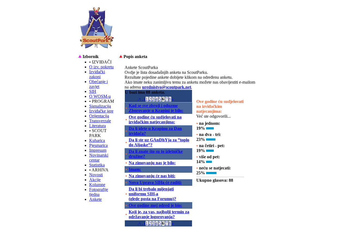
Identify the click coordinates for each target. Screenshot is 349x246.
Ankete (95, 199)
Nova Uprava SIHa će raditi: (155, 182)
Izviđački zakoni (97, 74)
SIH (92, 91)
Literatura (97, 125)
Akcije (95, 179)
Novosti (96, 174)
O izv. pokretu (101, 67)
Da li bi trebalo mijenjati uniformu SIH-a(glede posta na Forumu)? (152, 194)
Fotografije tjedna (98, 192)
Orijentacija (99, 116)
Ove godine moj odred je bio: (155, 205)
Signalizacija (100, 106)
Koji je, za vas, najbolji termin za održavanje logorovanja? (159, 214)
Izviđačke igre (101, 111)
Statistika (97, 165)
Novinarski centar (98, 157)
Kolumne (97, 184)
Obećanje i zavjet (98, 84)
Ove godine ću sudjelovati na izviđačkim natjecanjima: (155, 119)
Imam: (135, 169)
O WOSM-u (100, 96)
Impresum (97, 150)
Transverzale (100, 121)
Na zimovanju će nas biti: (152, 176)
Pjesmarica (98, 145)
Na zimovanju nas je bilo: (152, 162)
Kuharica (97, 140)
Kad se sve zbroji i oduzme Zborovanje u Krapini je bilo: (156, 108)
